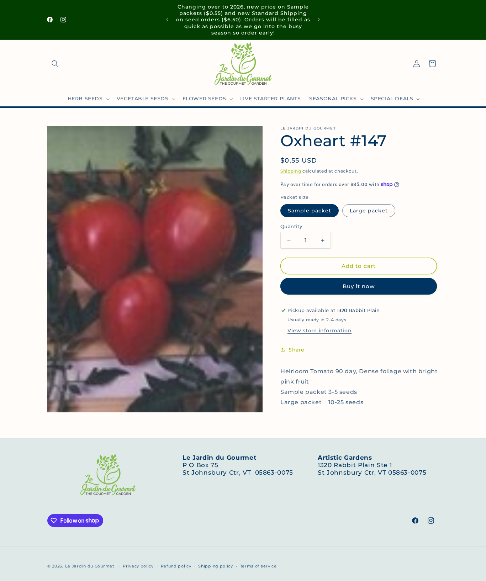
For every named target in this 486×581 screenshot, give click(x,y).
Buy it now (359, 286)
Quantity (291, 226)
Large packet (369, 210)
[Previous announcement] (167, 19)
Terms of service (258, 565)
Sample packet (309, 210)
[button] (55, 64)
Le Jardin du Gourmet (90, 566)
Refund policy (176, 565)
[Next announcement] (319, 19)
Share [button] (297, 349)
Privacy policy (138, 565)
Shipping (290, 171)
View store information (319, 330)
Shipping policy (215, 565)
